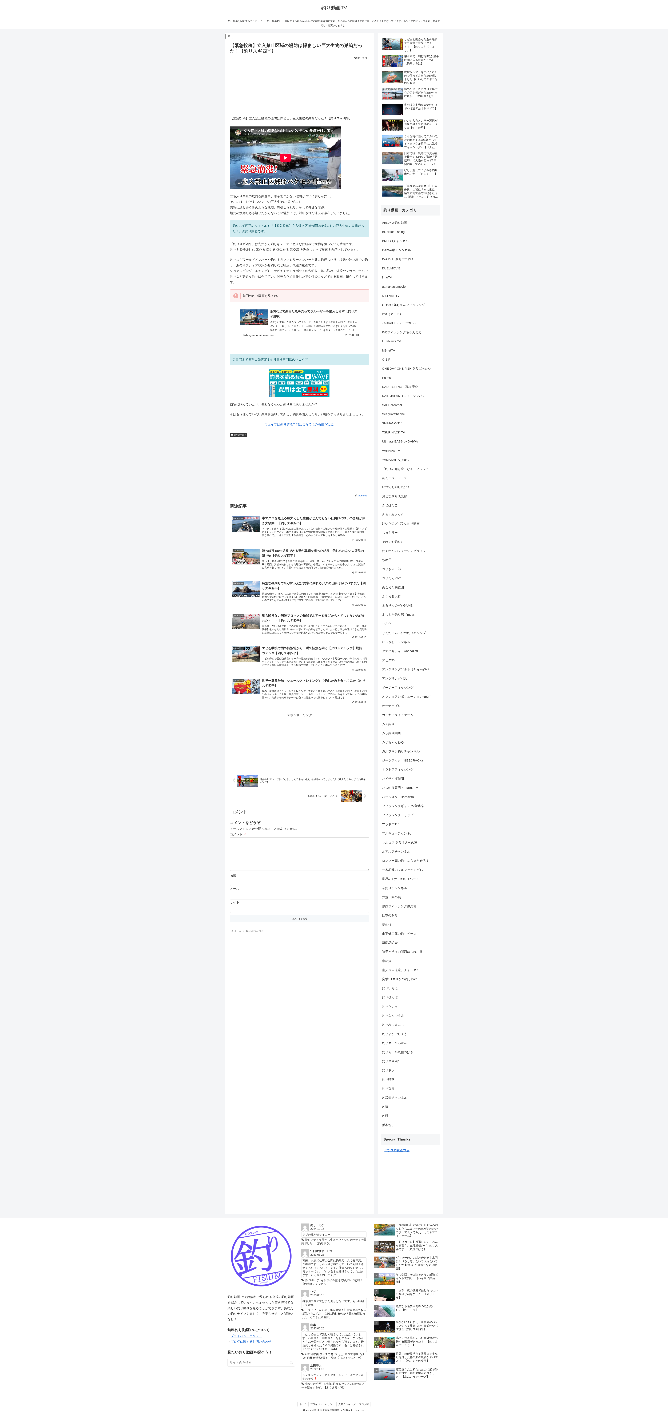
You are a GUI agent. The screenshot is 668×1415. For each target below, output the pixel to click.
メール (234, 888)
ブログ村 (364, 1404)
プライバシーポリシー (246, 1336)
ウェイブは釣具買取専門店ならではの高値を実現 (299, 424)
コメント (238, 834)
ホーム (303, 1404)
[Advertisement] (299, 86)
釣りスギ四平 (240, 435)
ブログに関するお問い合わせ (251, 1341)
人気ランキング (346, 1404)
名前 (233, 875)
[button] (291, 1362)
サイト (234, 902)
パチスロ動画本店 (396, 1150)
